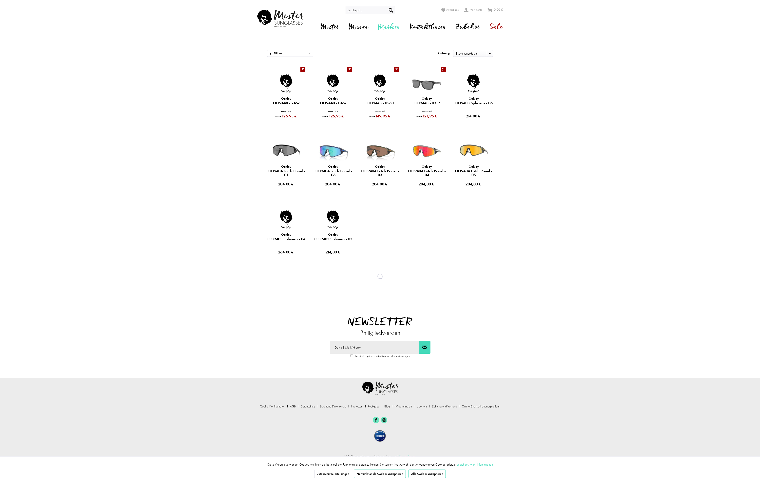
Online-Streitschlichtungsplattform (481, 406)
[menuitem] (340, 10)
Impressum (357, 406)
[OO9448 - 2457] (286, 83)
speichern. (463, 464)
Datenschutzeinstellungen (332, 474)
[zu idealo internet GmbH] (380, 436)
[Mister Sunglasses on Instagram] (384, 420)
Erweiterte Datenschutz (333, 406)
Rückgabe (374, 406)
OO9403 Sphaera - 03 (333, 237)
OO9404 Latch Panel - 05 (473, 170)
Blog (387, 406)
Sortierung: (443, 53)
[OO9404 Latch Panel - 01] (286, 151)
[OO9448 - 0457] (333, 83)
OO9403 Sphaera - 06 (474, 101)
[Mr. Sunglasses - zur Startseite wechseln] (282, 18)
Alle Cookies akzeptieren (427, 474)
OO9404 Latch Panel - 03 (380, 170)
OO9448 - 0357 (426, 101)
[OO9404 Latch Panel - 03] (380, 151)
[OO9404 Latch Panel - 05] (474, 151)
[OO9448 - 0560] (380, 83)
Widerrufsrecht (403, 406)
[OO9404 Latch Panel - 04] (427, 151)
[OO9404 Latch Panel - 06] (333, 151)
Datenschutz (308, 406)
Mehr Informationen (481, 464)
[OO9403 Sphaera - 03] (333, 219)
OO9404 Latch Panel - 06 (333, 170)
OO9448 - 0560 (380, 101)
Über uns (422, 406)
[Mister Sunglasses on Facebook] (376, 420)
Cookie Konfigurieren (272, 406)
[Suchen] (391, 10)
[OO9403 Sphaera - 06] (474, 83)
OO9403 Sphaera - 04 (286, 237)
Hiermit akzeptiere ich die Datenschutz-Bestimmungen (382, 356)
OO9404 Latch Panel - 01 (286, 170)
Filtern (277, 53)
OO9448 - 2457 (286, 101)
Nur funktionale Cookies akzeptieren (380, 474)
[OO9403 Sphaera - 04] (286, 219)
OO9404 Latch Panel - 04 (427, 170)
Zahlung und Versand (444, 406)
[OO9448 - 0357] (427, 83)
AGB (293, 406)
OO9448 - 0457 (333, 101)
